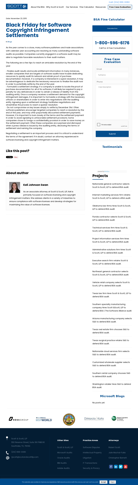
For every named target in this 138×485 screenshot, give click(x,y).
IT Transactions (90, 463)
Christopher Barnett (118, 458)
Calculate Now (112, 28)
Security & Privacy (91, 468)
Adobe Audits (63, 468)
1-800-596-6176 (112, 43)
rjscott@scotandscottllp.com (24, 457)
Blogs (10, 42)
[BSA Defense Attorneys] (16, 7)
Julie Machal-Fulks (117, 452)
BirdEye (106, 171)
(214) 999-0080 (122, 2)
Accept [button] (103, 482)
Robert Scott (114, 447)
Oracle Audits (63, 458)
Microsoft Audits (64, 452)
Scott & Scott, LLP (65, 447)
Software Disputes (91, 447)
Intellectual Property (92, 452)
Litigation (87, 458)
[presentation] (112, 125)
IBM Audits (62, 463)
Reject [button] (113, 482)
